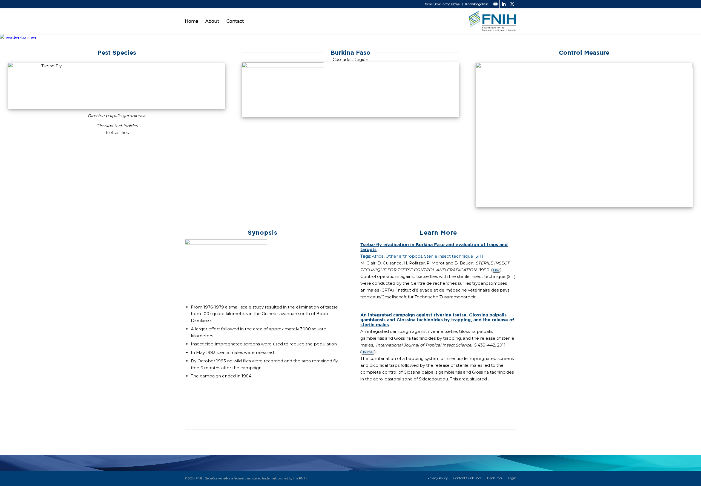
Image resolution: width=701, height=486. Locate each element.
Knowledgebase (477, 4)
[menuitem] (442, 4)
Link (496, 270)
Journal (368, 352)
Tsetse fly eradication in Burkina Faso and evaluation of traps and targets (434, 247)
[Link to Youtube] (495, 4)
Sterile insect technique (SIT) (453, 256)
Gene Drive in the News (442, 4)
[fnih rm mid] (492, 21)
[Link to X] (512, 4)
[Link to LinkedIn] (504, 4)
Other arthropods (404, 256)
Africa (378, 256)
